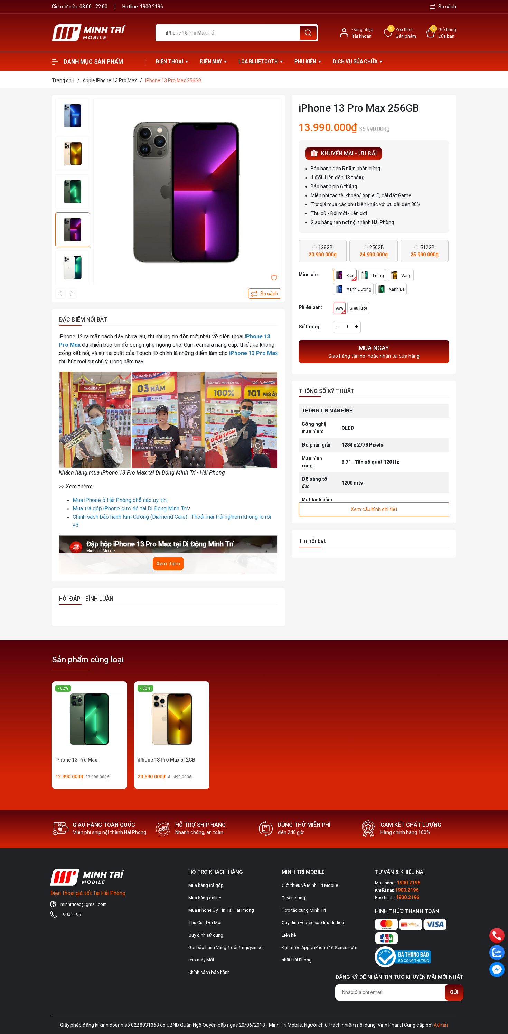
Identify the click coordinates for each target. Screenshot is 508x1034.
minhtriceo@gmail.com (83, 904)
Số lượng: (310, 326)
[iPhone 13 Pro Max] (89, 719)
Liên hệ (289, 935)
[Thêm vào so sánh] (264, 293)
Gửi (454, 992)
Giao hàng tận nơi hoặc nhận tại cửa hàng (374, 351)
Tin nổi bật (312, 541)
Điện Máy (211, 61)
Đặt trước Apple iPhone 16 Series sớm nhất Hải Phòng (319, 954)
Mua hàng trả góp (206, 885)
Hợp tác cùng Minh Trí (304, 910)
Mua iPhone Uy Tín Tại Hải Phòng (221, 910)
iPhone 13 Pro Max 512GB (166, 760)
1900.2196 (151, 6)
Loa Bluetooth (258, 61)
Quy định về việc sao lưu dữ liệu (313, 922)
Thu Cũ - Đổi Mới (205, 922)
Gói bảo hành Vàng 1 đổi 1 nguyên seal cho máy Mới (227, 954)
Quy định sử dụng (205, 935)
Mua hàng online (204, 897)
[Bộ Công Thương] (403, 955)
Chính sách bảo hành (209, 972)
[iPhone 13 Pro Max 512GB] (172, 719)
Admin (441, 1025)
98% (339, 308)
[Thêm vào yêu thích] (274, 277)
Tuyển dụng (293, 897)
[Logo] (98, 32)
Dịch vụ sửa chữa (355, 61)
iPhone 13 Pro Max (76, 760)
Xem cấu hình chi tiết (374, 509)
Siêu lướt (358, 308)
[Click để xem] (187, 192)
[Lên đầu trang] (497, 990)
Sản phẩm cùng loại (88, 659)
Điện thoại (170, 61)
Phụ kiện (305, 61)
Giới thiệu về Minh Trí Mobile (310, 885)
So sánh (446, 6)
